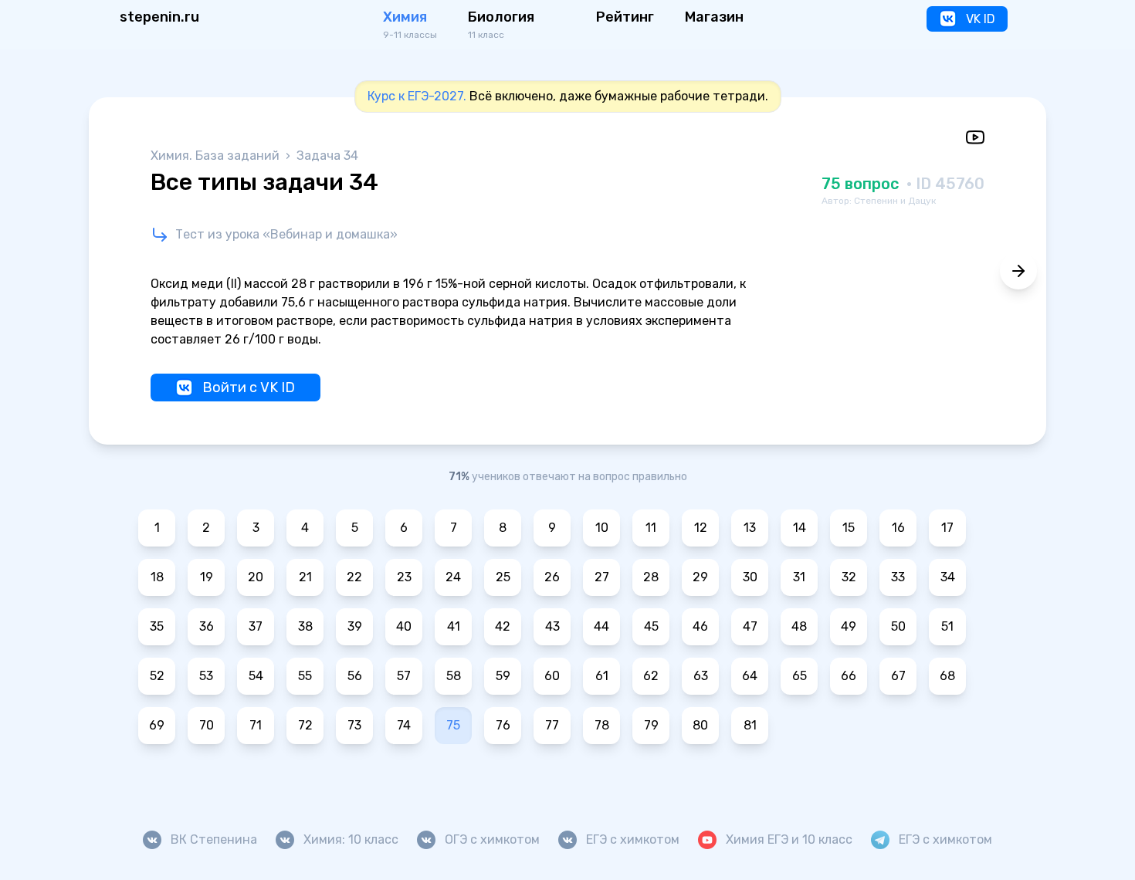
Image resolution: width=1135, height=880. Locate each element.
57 (404, 675)
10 (601, 527)
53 (206, 675)
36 (206, 626)
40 (404, 626)
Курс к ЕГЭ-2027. (417, 96)
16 (898, 527)
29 (700, 577)
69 (156, 725)
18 (157, 577)
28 (651, 577)
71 (255, 725)
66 (848, 675)
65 (799, 675)
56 (354, 675)
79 (651, 725)
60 (552, 675)
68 (947, 675)
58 (453, 675)
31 (799, 577)
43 (552, 626)
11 (650, 527)
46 (700, 626)
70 (206, 725)
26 (552, 577)
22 (354, 577)
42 (502, 626)
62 (651, 675)
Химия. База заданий (217, 155)
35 (157, 626)
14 (799, 527)
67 (898, 675)
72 (305, 725)
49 (848, 626)
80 (700, 725)
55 (305, 675)
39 (354, 626)
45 (651, 626)
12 (700, 527)
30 (750, 577)
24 (453, 577)
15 (848, 527)
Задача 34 (327, 155)
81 (750, 725)
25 (503, 577)
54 (256, 675)
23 (404, 577)
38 (305, 626)
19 (206, 577)
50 (898, 626)
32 (849, 577)
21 (305, 577)
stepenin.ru (159, 16)
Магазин (714, 16)
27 (602, 577)
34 (947, 577)
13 (750, 527)
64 (749, 675)
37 (256, 626)
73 (354, 725)
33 (898, 577)
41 (453, 626)
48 (799, 626)
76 (503, 725)
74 (404, 725)
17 (947, 527)
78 (602, 725)
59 (503, 675)
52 (157, 675)
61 (601, 675)
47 (750, 626)
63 (700, 675)
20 (255, 577)
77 (552, 725)
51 (947, 626)
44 (601, 626)
